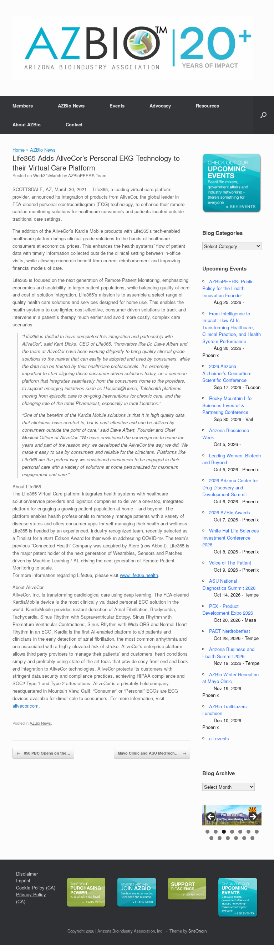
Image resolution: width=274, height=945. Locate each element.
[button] (263, 115)
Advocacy (160, 105)
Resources (207, 105)
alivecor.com (25, 705)
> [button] (252, 817)
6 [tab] (248, 832)
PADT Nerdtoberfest (229, 631)
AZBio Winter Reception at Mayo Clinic (230, 678)
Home (18, 149)
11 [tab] (236, 838)
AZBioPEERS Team (87, 175)
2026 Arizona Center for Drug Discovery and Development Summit (230, 487)
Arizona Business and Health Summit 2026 (228, 653)
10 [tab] (228, 838)
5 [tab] (240, 832)
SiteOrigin (197, 931)
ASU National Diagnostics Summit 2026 (228, 584)
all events (219, 738)
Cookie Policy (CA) (35, 887)
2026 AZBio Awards (229, 512)
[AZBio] (132, 48)
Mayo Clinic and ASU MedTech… (152, 753)
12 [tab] (244, 838)
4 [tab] (232, 832)
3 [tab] (224, 832)
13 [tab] (252, 838)
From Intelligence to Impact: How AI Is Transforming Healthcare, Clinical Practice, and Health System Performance (231, 327)
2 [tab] (216, 832)
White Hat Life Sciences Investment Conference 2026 (230, 537)
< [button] (211, 817)
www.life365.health (139, 575)
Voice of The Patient (230, 562)
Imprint (23, 880)
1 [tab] (207, 832)
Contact (74, 124)
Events (117, 105)
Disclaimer (27, 873)
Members (22, 105)
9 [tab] (220, 838)
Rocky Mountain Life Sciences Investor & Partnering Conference (227, 405)
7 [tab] (257, 832)
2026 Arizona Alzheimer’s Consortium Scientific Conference (227, 373)
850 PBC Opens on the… (43, 753)
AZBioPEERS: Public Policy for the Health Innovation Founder (228, 288)
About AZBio (26, 124)
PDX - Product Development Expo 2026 (227, 609)
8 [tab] (211, 838)
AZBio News (71, 105)
